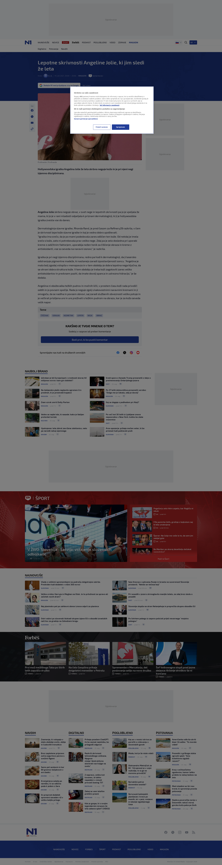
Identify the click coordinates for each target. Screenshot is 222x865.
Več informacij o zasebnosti (109, 105)
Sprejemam (120, 127)
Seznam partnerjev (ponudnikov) (86, 119)
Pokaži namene (102, 127)
